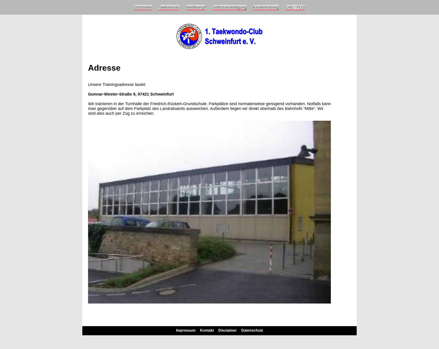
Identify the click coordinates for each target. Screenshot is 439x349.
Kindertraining (266, 7)
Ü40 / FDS (295, 7)
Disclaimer (227, 330)
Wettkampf (196, 7)
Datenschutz (252, 330)
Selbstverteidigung (229, 7)
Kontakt (207, 330)
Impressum (185, 330)
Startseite (143, 7)
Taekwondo (168, 7)
